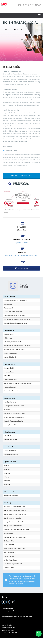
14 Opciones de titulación (21, 243)
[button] (39, 634)
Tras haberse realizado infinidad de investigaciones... (21, 255)
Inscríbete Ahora (22, 268)
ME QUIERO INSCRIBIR (23, 176)
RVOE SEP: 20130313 (16, 30)
